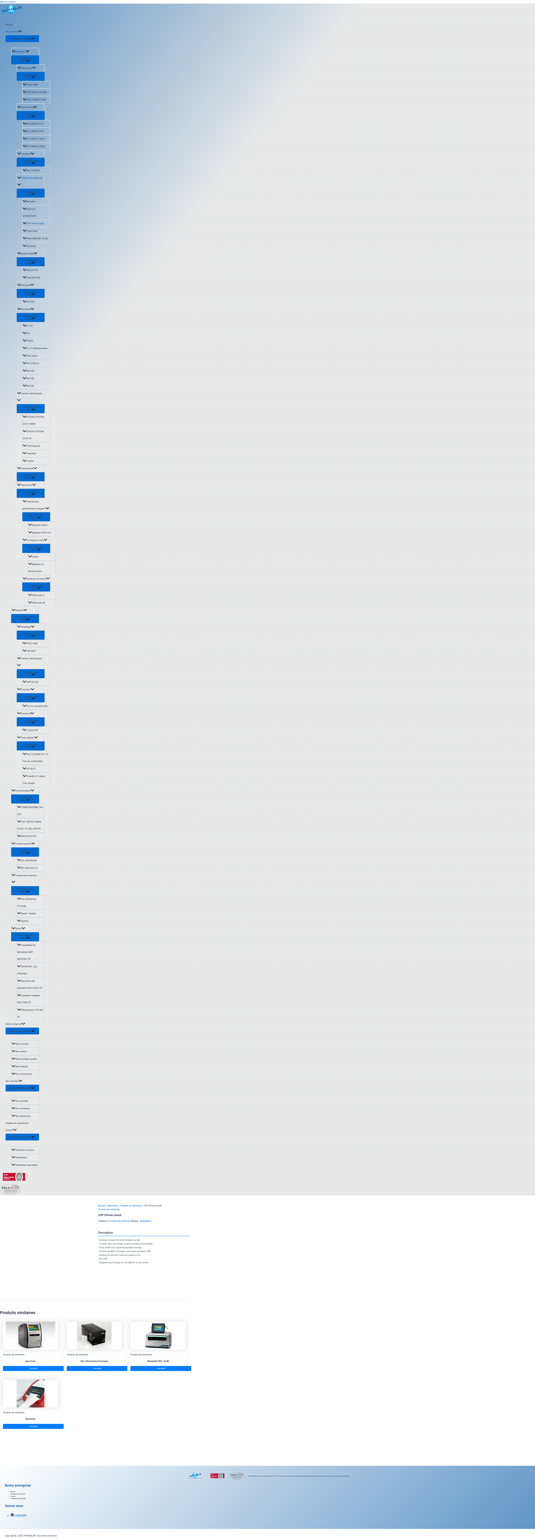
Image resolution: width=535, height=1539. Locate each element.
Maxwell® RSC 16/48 (37, 238)
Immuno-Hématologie (31, 393)
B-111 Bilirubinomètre (37, 348)
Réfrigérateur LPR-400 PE (30, 1013)
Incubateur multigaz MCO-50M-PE (28, 999)
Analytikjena (145, 1221)
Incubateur (31, 453)
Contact (9, 1130)
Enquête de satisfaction (17, 1123)
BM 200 (30, 371)
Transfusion (26, 485)
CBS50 (29, 341)
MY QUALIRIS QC (29, 868)
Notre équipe (21, 1066)
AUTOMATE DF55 (34, 123)
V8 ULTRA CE (32, 363)
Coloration (26, 154)
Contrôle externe (23, 843)
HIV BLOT (31, 768)
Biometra (30, 201)
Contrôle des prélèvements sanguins (34, 505)
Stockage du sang (35, 540)
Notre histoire (22, 1044)
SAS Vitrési (31, 356)
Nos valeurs (21, 1051)
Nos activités (21, 1101)
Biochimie (25, 309)
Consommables (23, 790)
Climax (35, 556)
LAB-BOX (31, 651)
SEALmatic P (38, 595)
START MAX (32, 84)
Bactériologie (27, 253)
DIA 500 (30, 301)
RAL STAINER (33, 170)
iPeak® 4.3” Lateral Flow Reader (34, 780)
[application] (20, 31)
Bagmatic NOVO (40, 525)
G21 (28, 333)
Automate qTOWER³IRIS (29, 212)
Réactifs (19, 610)
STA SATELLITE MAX (36, 92)
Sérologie (25, 285)
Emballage (26, 627)
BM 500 (30, 386)
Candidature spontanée (26, 1165)
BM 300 (30, 378)
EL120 (29, 325)
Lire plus (33, 1368)
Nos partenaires (23, 1116)
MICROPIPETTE (29, 836)
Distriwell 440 (33, 277)
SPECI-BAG (32, 643)
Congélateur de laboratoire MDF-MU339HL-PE (26, 952)
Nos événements (23, 1074)
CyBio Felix (31, 231)
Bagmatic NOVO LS (41, 532)
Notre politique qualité (26, 1059)
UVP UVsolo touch (35, 223)
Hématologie (27, 107)
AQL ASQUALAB (29, 860)
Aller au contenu (7, 1)
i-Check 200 (32, 730)
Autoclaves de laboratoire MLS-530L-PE (29, 984)
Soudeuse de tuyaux (36, 578)
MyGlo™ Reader (28, 913)
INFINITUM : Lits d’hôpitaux (27, 970)
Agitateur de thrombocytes (36, 568)
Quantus (25, 921)
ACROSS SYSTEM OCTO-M (33, 435)
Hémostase (26, 68)
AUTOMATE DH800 (35, 146)
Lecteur (30, 461)
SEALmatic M (38, 602)
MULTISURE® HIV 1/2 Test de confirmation (35, 758)
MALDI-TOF (32, 270)
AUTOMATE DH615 (35, 139)
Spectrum (31, 246)
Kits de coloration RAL (37, 706)
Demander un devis (24, 1150)
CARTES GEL (32, 682)
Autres (18, 928)
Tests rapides (27, 737)
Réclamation (21, 1157)
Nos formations (22, 1108)
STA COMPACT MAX (36, 99)
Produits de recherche (31, 178)
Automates (20, 51)
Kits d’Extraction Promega (27, 902)
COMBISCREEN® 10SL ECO (30, 811)
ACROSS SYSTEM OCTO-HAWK (33, 420)
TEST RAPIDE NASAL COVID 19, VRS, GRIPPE (29, 825)
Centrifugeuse (33, 446)
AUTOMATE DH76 (35, 131)
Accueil (9, 24)
